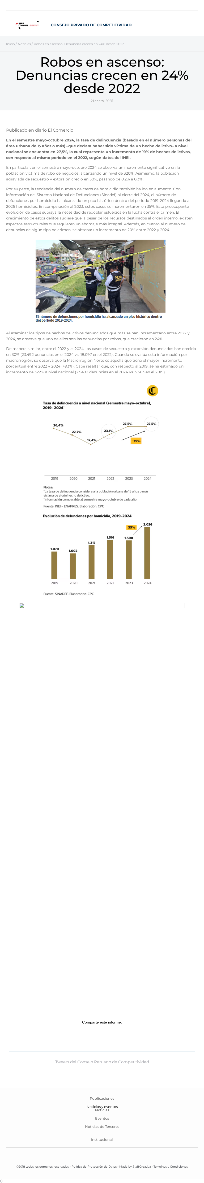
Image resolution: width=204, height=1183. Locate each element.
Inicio (10, 44)
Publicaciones (102, 1098)
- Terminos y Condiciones (169, 1166)
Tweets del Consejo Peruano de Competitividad (102, 1061)
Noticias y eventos (102, 1106)
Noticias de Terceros (102, 1126)
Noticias (102, 1110)
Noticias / (25, 44)
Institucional (102, 1139)
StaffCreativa (142, 1166)
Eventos (102, 1118)
